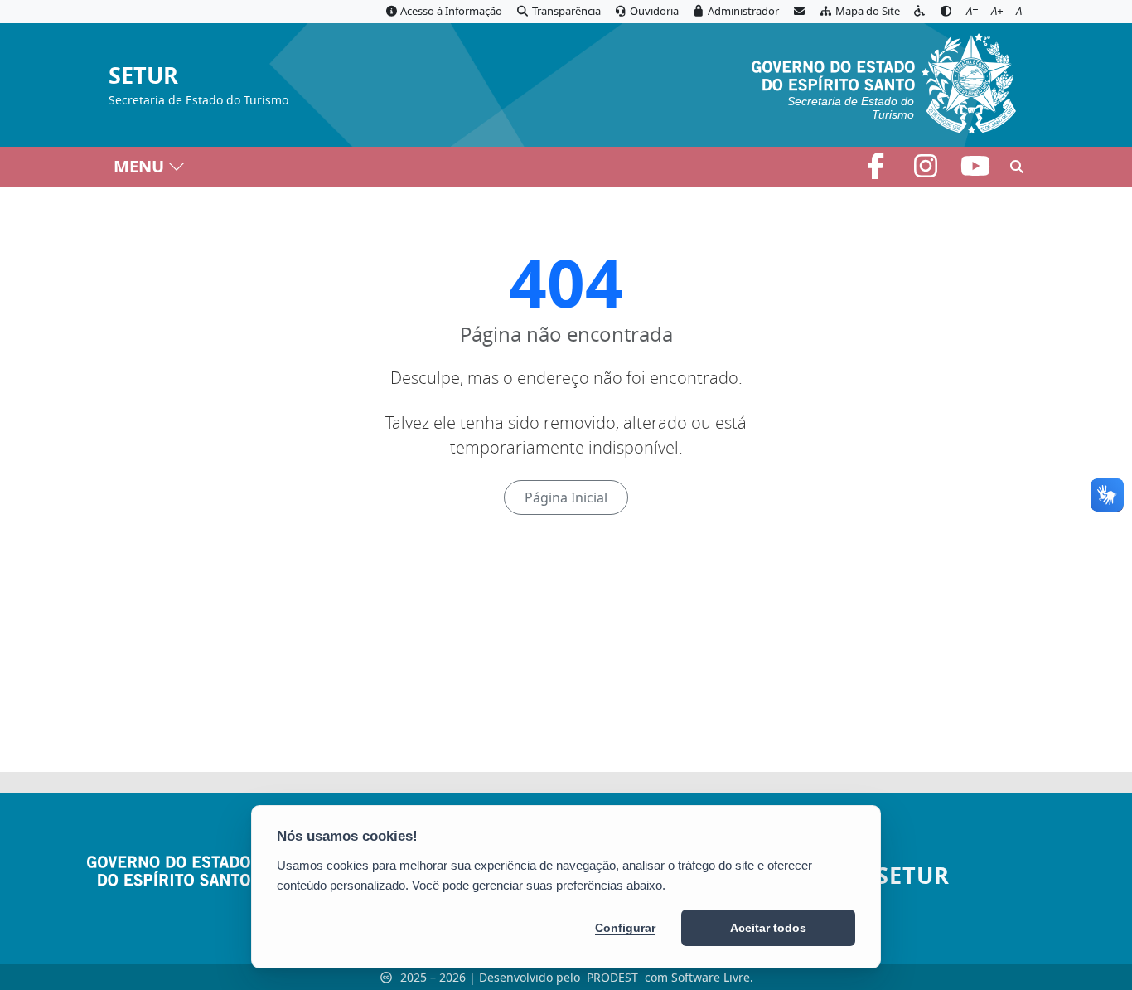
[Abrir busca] (1016, 166)
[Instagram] (927, 171)
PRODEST (612, 977)
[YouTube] (975, 171)
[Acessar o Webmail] (798, 11)
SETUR (143, 76)
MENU (139, 166)
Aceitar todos (768, 927)
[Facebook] (877, 171)
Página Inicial (566, 497)
